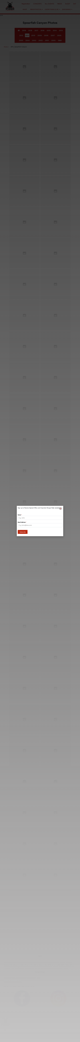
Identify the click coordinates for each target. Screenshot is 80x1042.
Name (20, 515)
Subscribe (23, 532)
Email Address (22, 522)
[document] (40, 521)
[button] (60, 508)
